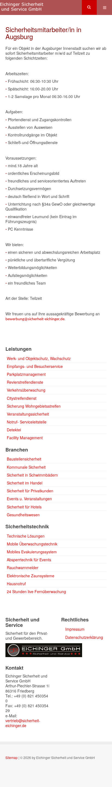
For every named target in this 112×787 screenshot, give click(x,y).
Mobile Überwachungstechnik (32, 544)
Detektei (14, 429)
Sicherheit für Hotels (24, 507)
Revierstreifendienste (25, 382)
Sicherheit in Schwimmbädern (32, 475)
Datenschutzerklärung (84, 637)
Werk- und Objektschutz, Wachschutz (39, 358)
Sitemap (11, 757)
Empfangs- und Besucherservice (35, 366)
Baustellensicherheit (24, 459)
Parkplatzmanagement (26, 374)
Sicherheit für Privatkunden (30, 490)
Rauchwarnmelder (22, 567)
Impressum (75, 629)
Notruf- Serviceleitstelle (26, 422)
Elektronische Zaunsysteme (30, 575)
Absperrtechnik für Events (29, 559)
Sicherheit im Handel (24, 483)
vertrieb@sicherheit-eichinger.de (22, 723)
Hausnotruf (16, 583)
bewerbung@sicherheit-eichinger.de (34, 319)
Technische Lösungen (26, 536)
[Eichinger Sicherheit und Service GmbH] (21, 7)
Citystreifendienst (21, 398)
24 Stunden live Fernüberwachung (36, 591)
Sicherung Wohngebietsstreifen (34, 406)
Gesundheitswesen (23, 514)
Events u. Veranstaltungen (29, 498)
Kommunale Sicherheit (26, 467)
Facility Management (25, 437)
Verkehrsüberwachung (26, 390)
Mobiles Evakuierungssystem (32, 551)
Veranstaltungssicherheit (28, 414)
